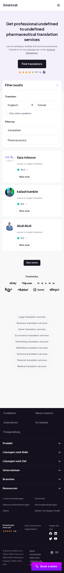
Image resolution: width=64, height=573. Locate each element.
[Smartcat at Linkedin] (55, 533)
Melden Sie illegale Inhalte (47, 510)
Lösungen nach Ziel (14, 461)
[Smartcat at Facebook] (50, 533)
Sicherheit (40, 498)
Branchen (8, 479)
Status (6, 510)
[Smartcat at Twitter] (50, 539)
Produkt (8, 443)
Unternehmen (11, 470)
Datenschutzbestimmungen (16, 504)
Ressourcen (10, 488)
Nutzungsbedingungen (46, 504)
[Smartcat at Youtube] (55, 539)
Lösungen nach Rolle (15, 452)
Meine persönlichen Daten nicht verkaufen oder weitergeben (36, 557)
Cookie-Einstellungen (13, 498)
